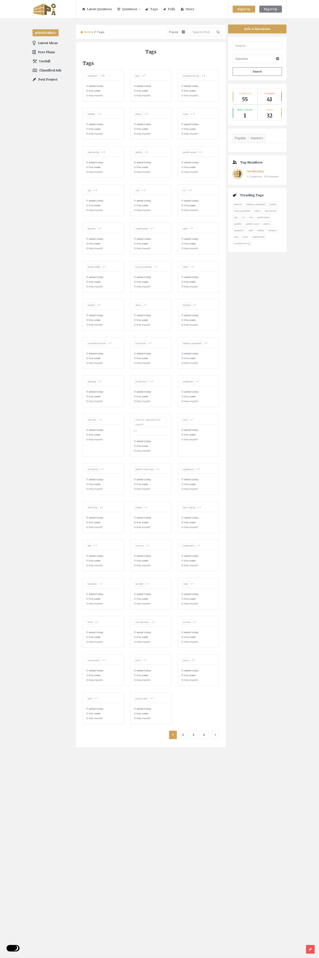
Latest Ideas (48, 43)
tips (137, 75)
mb (137, 190)
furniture (140, 343)
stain (186, 266)
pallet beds (94, 266)
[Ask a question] (310, 949)
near (185, 583)
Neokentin (255, 171)
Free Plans (46, 52)
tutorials (92, 583)
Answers (257, 138)
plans (138, 114)
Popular (240, 138)
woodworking (191, 75)
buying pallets (143, 266)
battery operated (192, 343)
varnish (92, 419)
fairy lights (189, 507)
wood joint (94, 660)
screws (187, 622)
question (93, 75)
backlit (91, 228)
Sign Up (270, 9)
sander (139, 583)
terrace (187, 305)
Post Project (48, 79)
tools (185, 114)
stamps (92, 381)
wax (185, 419)
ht (184, 190)
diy (89, 190)
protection (141, 381)
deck (138, 305)
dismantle (93, 152)
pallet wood (189, 152)
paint (186, 660)
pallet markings (144, 469)
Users (190, 9)
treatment (188, 545)
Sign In (244, 9)
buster (91, 305)
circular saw (142, 622)
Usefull (44, 61)
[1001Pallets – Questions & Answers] (54, 9)
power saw (141, 698)
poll (90, 698)
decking (92, 507)
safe (185, 228)
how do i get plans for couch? (147, 422)
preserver (188, 381)
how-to (139, 545)
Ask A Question (257, 29)
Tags (154, 9)
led (89, 545)
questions (188, 469)
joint (138, 660)
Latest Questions (99, 9)
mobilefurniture (97, 343)
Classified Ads (50, 70)
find (90, 622)
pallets (91, 114)
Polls (171, 9)
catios (138, 507)
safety (138, 152)
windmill (93, 469)
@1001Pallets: (45, 33)
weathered (141, 228)
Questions (129, 9)
